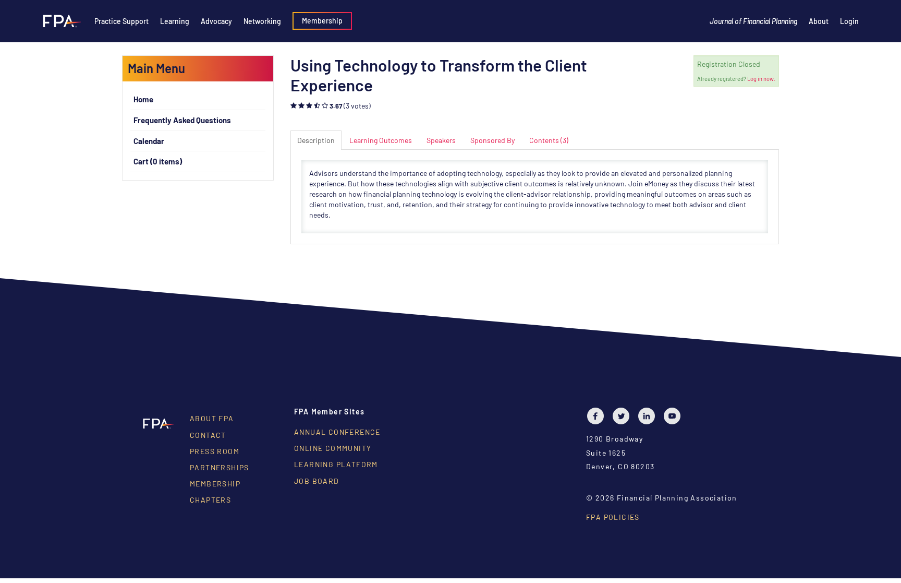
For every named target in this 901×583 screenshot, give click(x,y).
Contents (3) (548, 140)
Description (316, 140)
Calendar (148, 141)
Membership (322, 20)
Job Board (316, 481)
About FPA (212, 418)
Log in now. (761, 78)
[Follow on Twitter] (624, 416)
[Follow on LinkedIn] (649, 416)
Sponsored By (492, 140)
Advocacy (216, 21)
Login (849, 21)
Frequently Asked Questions (182, 120)
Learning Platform (336, 464)
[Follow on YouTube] (675, 416)
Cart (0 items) (157, 161)
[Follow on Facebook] (598, 416)
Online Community (332, 448)
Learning (174, 21)
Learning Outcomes (380, 140)
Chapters (210, 499)
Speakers (441, 140)
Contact (208, 435)
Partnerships (219, 467)
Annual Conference (337, 431)
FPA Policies (613, 517)
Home (143, 99)
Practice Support (121, 21)
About (819, 21)
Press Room (214, 451)
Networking (262, 21)
